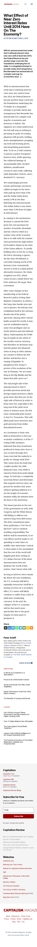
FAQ (18, 922)
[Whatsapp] (16, 627)
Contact (13, 919)
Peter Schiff (11, 38)
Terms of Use (25, 916)
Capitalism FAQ (8, 779)
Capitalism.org (8, 861)
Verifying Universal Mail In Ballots (14, 842)
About (8, 916)
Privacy (6, 919)
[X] (5, 627)
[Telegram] (20, 627)
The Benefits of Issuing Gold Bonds (17, 698)
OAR (4, 872)
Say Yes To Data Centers (11, 839)
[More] (31, 627)
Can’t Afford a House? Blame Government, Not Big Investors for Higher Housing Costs (16, 714)
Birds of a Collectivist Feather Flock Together (18, 837)
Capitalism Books (9, 785)
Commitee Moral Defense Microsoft (16, 893)
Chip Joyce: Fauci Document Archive (15, 845)
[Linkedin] (9, 627)
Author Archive (24, 663)
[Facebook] (13, 627)
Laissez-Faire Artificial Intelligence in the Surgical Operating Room (17, 734)
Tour (23, 922)
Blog (14, 922)
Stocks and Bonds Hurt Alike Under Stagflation (17, 686)
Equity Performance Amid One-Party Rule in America (17, 692)
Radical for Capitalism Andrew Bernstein (17, 868)
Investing (8, 669)
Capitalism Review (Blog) (12, 790)
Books (19, 919)
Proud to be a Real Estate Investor (16, 680)
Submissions (15, 916)
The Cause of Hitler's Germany (14, 889)
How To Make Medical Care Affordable (18, 721)
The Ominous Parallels (11, 886)
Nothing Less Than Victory (12, 864)
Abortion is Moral (9, 882)
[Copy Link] (27, 627)
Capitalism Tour (8, 774)
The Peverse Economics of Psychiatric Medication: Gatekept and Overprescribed (18, 742)
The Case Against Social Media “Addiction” (15, 727)
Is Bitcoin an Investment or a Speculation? (14, 674)
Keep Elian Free (8, 897)
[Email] (24, 627)
